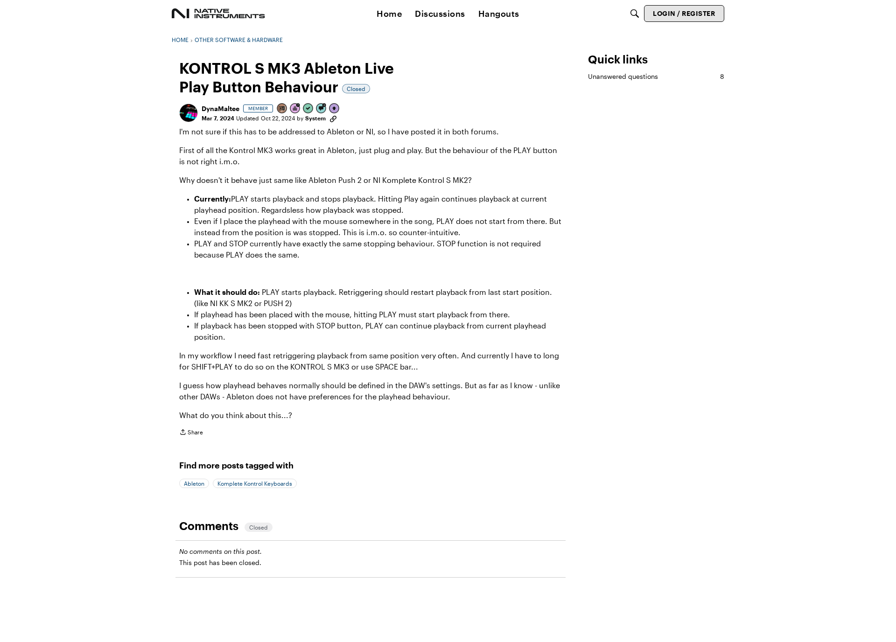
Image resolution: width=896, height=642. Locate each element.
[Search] (634, 13)
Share (191, 433)
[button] (188, 113)
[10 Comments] (321, 109)
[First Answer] (308, 109)
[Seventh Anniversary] (295, 109)
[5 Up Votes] (334, 109)
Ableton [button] (194, 483)
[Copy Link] (333, 118)
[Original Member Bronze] (282, 109)
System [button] (315, 118)
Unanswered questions (656, 76)
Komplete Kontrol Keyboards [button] (254, 483)
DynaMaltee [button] (220, 108)
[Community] (218, 13)
